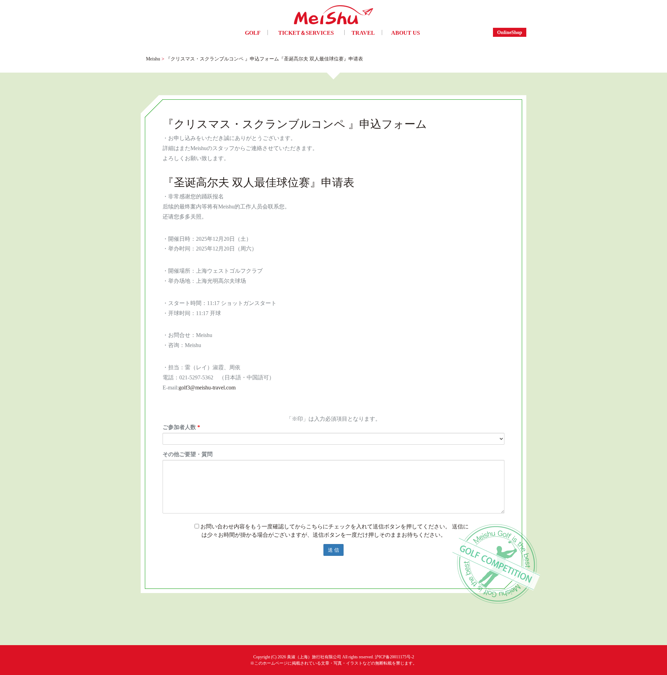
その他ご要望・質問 (188, 454)
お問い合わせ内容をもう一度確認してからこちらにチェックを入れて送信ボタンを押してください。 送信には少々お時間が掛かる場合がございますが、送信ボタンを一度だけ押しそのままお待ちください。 (334, 530)
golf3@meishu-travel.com (207, 387)
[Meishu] (333, 16)
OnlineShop (509, 32)
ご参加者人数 (181, 427)
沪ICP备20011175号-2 (394, 657)
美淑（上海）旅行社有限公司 (314, 657)
